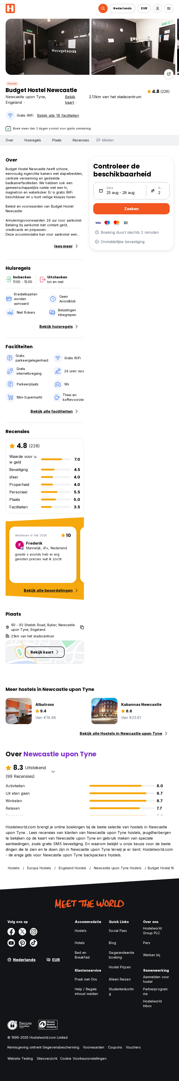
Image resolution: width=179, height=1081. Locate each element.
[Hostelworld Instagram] (33, 931)
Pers (146, 943)
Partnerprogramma (155, 991)
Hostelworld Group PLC (152, 930)
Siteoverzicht (47, 1058)
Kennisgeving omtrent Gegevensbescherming (43, 1047)
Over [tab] (9, 140)
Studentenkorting (121, 991)
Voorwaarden (93, 1047)
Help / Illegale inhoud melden (86, 991)
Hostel (12, 83)
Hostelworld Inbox (152, 1003)
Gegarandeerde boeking (121, 955)
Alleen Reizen (120, 979)
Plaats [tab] (57, 140)
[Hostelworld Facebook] (11, 931)
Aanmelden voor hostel (156, 979)
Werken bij (151, 955)
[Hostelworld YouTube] (11, 943)
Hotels (80, 943)
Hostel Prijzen (120, 967)
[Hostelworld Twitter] (22, 931)
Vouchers (133, 1047)
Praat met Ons (86, 979)
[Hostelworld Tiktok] (33, 943)
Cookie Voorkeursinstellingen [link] (83, 1058)
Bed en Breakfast (82, 955)
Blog (112, 943)
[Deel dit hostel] (168, 74)
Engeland (14, 102)
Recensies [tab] (81, 140)
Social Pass (118, 931)
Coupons (115, 1047)
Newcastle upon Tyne (25, 96)
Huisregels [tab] (32, 140)
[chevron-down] (53, 771)
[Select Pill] (103, 8)
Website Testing (20, 1058)
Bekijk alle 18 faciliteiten (58, 115)
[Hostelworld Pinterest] (22, 943)
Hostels (80, 931)
